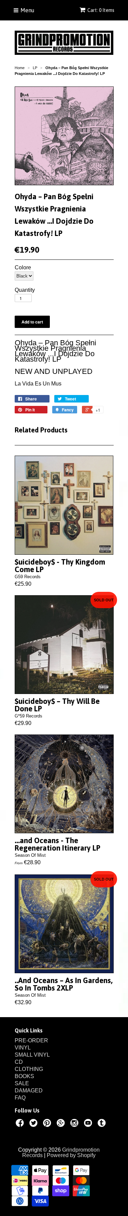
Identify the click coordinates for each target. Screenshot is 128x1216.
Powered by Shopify (71, 1155)
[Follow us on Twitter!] (34, 1124)
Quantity (25, 290)
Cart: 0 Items (100, 10)
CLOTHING (29, 1069)
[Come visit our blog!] (103, 1124)
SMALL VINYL (32, 1055)
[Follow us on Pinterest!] (48, 1124)
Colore (23, 267)
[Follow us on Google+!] (62, 1124)
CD (19, 1062)
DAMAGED (29, 1090)
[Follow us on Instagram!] (75, 1124)
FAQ (20, 1098)
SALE (22, 1083)
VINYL (23, 1048)
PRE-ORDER (31, 1040)
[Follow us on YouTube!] (89, 1124)
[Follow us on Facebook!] (21, 1124)
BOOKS (24, 1076)
